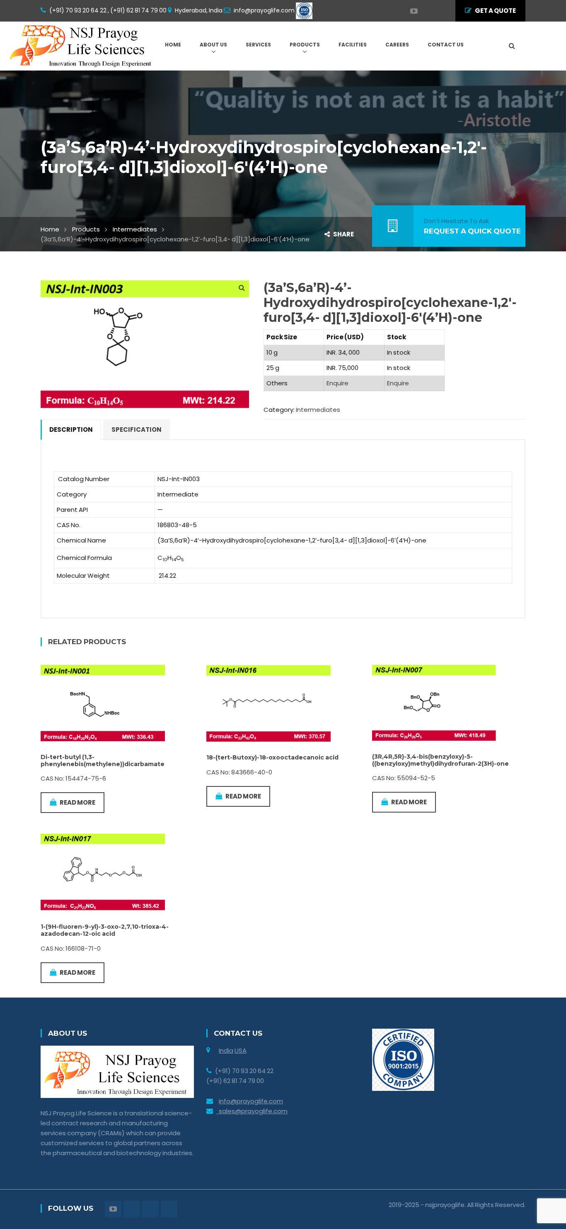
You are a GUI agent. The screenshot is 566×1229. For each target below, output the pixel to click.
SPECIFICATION (136, 429)
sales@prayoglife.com (252, 1111)
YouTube (410, 11)
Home (50, 229)
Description (71, 429)
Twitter (422, 11)
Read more (77, 802)
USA (241, 1050)
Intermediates (135, 229)
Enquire (337, 383)
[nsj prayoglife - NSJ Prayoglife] (82, 45)
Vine (438, 11)
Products (86, 229)
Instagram (430, 11)
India (226, 1050)
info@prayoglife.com (251, 1101)
